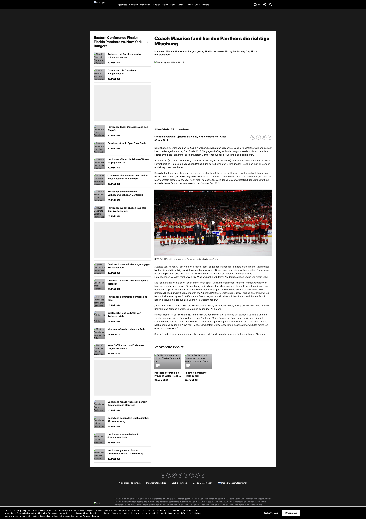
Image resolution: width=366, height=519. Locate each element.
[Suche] (270, 4)
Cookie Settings (86, 513)
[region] (183, 512)
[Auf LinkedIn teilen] (264, 137)
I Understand (291, 513)
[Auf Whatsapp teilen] (252, 137)
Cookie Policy (40, 513)
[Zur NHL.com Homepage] (104, 4)
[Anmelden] (264, 4)
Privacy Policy (23, 513)
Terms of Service (91, 516)
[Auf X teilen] (258, 137)
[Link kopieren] (270, 137)
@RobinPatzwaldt (187, 136)
